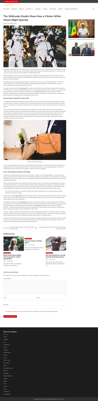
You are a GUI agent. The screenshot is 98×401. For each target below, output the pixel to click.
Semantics (40, 82)
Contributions (6, 344)
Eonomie (5, 355)
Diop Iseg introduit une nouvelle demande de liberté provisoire (55, 256)
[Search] (93, 9)
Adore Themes (60, 399)
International (6, 363)
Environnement (6, 352)
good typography (8, 72)
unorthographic (60, 90)
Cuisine (45, 9)
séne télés (52, 9)
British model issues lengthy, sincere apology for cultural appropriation (12, 257)
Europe (5, 357)
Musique (5, 370)
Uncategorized (7, 253)
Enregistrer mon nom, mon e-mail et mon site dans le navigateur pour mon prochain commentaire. (32, 311)
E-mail (38, 297)
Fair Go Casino (6, 360)
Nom (5, 297)
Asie (4, 342)
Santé (4, 383)
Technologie (6, 391)
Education (5, 350)
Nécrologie (5, 373)
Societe (21, 9)
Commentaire (7, 278)
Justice (5, 365)
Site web (5, 304)
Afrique (5, 337)
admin (4, 261)
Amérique (5, 339)
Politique (6, 9)
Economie (38, 9)
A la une (5, 334)
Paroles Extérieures (71, 9)
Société (5, 386)
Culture (28, 9)
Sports (60, 9)
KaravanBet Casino (8, 368)
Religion (14, 9)
